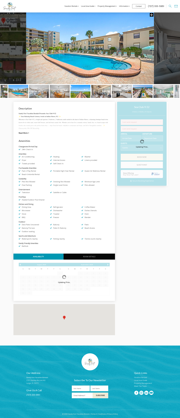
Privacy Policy (112, 414)
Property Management (107, 6)
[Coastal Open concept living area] (39, 91)
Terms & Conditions (98, 414)
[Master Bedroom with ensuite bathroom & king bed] (163, 91)
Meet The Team (140, 386)
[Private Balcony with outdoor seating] (101, 91)
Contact (139, 6)
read (24, 133)
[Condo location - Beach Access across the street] (143, 91)
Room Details (89, 256)
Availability (38, 256)
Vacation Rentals (71, 6)
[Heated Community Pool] (18, 91)
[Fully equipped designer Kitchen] (122, 91)
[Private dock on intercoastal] (80, 91)
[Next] (150, 48)
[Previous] (30, 48)
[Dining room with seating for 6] (60, 91)
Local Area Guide (87, 6)
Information (124, 6)
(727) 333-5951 (33, 394)
